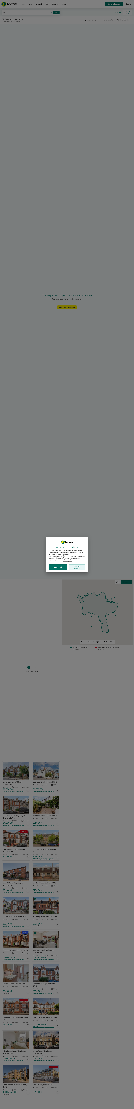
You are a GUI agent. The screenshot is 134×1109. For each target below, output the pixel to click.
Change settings (77, 567)
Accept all (58, 567)
